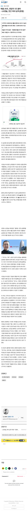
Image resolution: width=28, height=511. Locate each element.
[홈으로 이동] (4, 2)
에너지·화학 (6, 6)
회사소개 (14, 505)
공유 (25, 18)
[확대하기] (14, 56)
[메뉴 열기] (19, 2)
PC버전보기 (14, 508)
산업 (2, 6)
